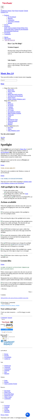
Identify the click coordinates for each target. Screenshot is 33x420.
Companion (11, 20)
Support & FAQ (8, 395)
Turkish (26, 10)
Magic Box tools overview (15, 94)
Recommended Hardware (11, 31)
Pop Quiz (10, 127)
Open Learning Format (14, 28)
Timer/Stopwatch (12, 121)
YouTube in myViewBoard (15, 96)
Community (7, 34)
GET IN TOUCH (10, 40)
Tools (26, 193)
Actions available (18, 298)
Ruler (9, 102)
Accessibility (7, 357)
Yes (2, 137)
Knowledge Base (9, 29)
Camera (10, 93)
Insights (10, 23)
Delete (2, 165)
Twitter (6, 408)
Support (10, 317)
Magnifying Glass (13, 119)
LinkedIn (6, 407)
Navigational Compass (14, 111)
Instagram (7, 412)
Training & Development (21, 29)
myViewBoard (12, 17)
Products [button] (6, 15)
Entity (6, 28)
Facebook (7, 405)
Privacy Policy (5, 415)
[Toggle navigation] (2, 7)
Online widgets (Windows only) (17, 99)
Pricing (6, 24)
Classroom (7, 367)
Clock (9, 116)
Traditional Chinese (6, 10)
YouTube (6, 410)
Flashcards (11, 115)
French (17, 10)
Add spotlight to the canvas (7, 298)
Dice (9, 118)
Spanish (21, 10)
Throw (10, 129)
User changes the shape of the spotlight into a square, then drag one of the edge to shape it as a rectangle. (16, 250)
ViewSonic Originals (13, 21)
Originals (6, 370)
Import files (11, 89)
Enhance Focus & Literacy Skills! (10, 305)
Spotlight (10, 122)
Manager (10, 18)
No (4, 137)
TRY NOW (7, 38)
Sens (5, 372)
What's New (24, 28)
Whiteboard (7, 365)
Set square (10, 105)
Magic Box (23, 149)
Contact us (7, 358)
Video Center (8, 397)
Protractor (10, 104)
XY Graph (11, 110)
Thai (13, 10)
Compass (10, 107)
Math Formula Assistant (14, 113)
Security (6, 355)
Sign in (6, 37)
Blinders (10, 124)
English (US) (4, 12)
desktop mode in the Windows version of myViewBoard (16, 182)
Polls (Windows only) (14, 130)
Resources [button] (7, 26)
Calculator (10, 108)
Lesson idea (25, 298)
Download (7, 32)
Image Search (11, 97)
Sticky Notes (11, 91)
